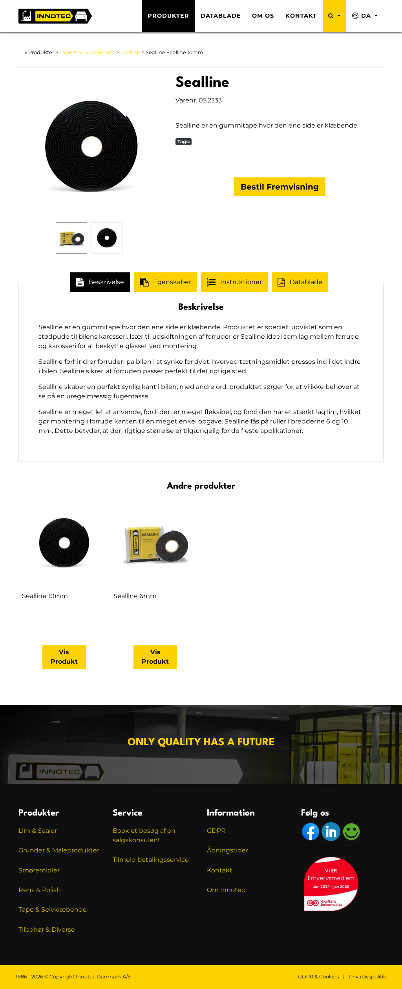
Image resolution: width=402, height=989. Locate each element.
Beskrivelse (106, 282)
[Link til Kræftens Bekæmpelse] (330, 883)
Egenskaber (172, 282)
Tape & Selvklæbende (87, 52)
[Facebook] (311, 831)
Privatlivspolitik (367, 977)
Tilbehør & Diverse (46, 929)
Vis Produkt (64, 656)
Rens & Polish (39, 890)
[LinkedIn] (332, 831)
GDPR (216, 830)
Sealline (130, 52)
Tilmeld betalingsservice (151, 859)
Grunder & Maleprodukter (58, 850)
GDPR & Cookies (318, 977)
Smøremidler (39, 870)
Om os (263, 15)
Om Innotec (226, 890)
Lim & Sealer (37, 830)
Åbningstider (227, 850)
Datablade (221, 15)
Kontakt (301, 15)
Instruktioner (241, 282)
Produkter (168, 15)
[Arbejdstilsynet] (351, 831)
